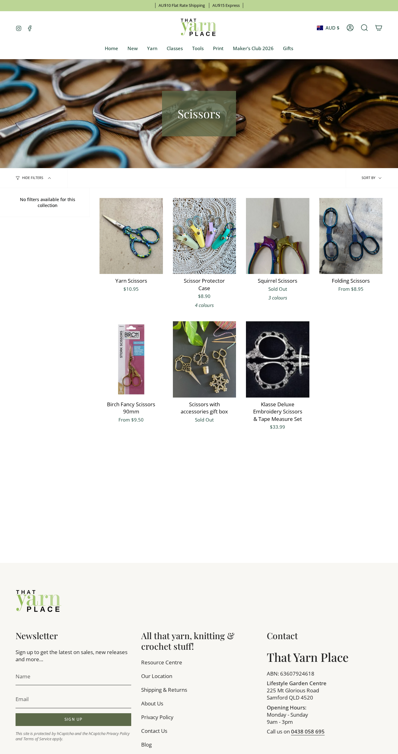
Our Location (156, 676)
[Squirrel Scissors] (277, 236)
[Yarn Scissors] (131, 236)
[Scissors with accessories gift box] (204, 359)
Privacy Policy (118, 733)
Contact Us (154, 730)
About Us (152, 703)
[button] (152, 48)
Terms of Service (37, 739)
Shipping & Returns (164, 689)
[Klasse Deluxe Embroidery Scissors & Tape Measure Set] (277, 359)
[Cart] (379, 27)
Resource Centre (161, 662)
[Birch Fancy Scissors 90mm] (131, 359)
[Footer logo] (39, 601)
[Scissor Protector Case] (204, 236)
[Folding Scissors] (351, 236)
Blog (146, 744)
